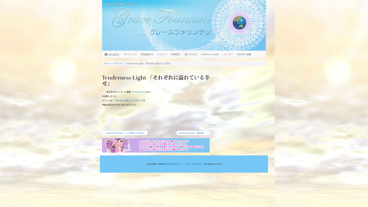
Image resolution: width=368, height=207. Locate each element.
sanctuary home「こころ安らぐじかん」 (125, 133)
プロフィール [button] (129, 54)
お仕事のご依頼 (244, 54)
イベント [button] (161, 54)
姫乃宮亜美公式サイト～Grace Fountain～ (184, 164)
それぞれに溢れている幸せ (127, 100)
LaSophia (113, 54)
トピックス (118, 64)
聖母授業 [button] (175, 54)
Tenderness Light (210, 54)
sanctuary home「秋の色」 (193, 133)
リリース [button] (227, 54)
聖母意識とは (147, 54)
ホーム (107, 64)
